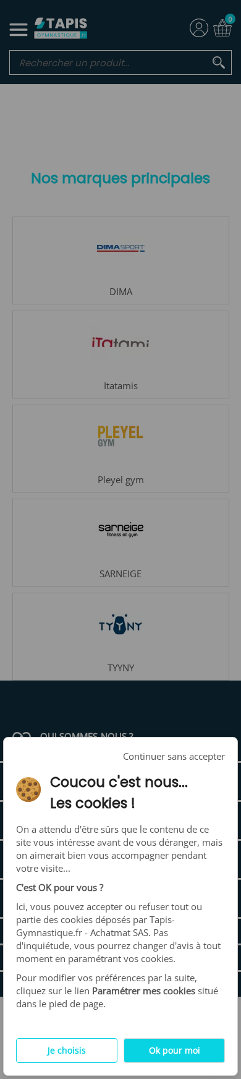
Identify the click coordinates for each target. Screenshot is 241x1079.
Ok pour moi (174, 1050)
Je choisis (67, 1050)
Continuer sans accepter (174, 756)
